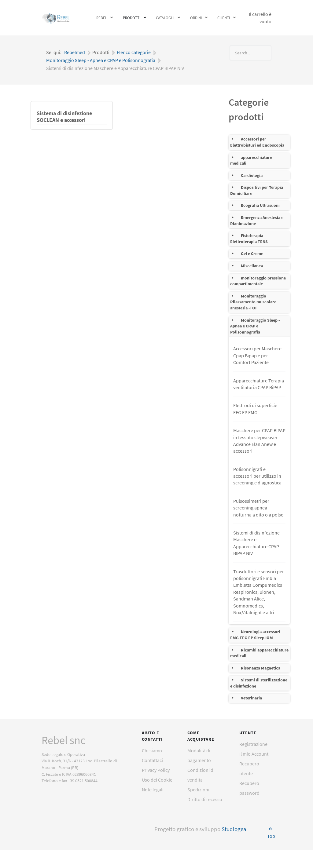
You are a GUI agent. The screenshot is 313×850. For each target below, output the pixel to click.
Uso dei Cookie (157, 780)
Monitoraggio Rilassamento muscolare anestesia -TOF (253, 302)
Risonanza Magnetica (260, 668)
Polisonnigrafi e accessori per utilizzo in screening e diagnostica (257, 476)
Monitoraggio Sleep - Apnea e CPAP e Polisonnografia (255, 326)
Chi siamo (152, 750)
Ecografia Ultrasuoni (260, 205)
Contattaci (152, 760)
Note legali (153, 789)
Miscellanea (252, 265)
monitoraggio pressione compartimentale (258, 281)
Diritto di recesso (204, 799)
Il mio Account (253, 754)
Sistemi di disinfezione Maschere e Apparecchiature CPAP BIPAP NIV (256, 543)
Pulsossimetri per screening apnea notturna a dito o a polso (258, 508)
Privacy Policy (156, 770)
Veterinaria (251, 698)
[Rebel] (56, 17)
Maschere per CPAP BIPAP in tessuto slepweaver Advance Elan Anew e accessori (259, 440)
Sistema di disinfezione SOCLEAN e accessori (64, 116)
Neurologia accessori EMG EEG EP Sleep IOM (255, 634)
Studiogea (234, 829)
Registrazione (253, 744)
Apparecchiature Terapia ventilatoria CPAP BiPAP (258, 384)
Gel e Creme (252, 253)
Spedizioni (198, 789)
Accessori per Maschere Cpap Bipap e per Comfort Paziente (257, 355)
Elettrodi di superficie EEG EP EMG (255, 408)
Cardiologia (252, 175)
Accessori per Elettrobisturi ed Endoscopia (257, 142)
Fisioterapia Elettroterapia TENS (249, 238)
